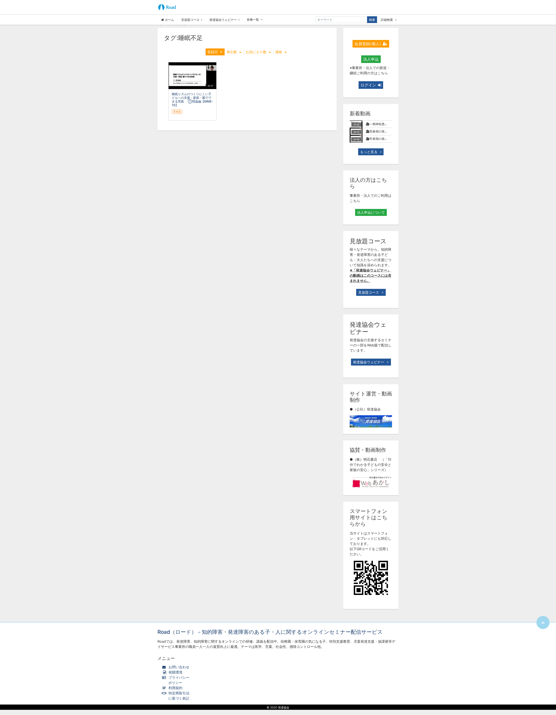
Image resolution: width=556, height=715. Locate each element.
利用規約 (175, 688)
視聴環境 (174, 672)
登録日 (212, 52)
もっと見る (369, 152)
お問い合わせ (179, 667)
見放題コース (190, 20)
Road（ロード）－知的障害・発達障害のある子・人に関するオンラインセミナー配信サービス (270, 632)
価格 (278, 52)
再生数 (232, 52)
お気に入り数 (256, 52)
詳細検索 (387, 20)
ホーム (169, 20)
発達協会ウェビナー (223, 20)
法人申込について (371, 212)
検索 (372, 20)
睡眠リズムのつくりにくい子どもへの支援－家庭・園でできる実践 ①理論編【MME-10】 (192, 99)
